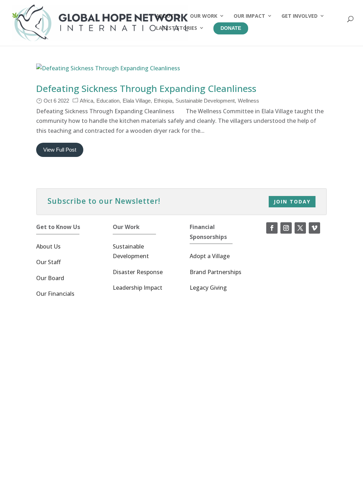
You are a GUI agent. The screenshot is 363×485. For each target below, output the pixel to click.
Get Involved (299, 15)
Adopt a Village (210, 256)
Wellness (248, 101)
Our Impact (249, 15)
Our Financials (55, 294)
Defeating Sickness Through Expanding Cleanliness (146, 88)
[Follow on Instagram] (286, 228)
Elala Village (137, 101)
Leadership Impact (137, 287)
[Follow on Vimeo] (314, 228)
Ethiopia (163, 101)
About (165, 15)
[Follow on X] (300, 228)
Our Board (50, 278)
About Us (48, 246)
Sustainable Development (205, 101)
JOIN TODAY (292, 201)
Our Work (203, 15)
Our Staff (48, 262)
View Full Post (59, 150)
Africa (86, 101)
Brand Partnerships (215, 272)
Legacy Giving (208, 287)
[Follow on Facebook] (272, 228)
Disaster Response (138, 272)
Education (107, 101)
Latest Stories (176, 27)
